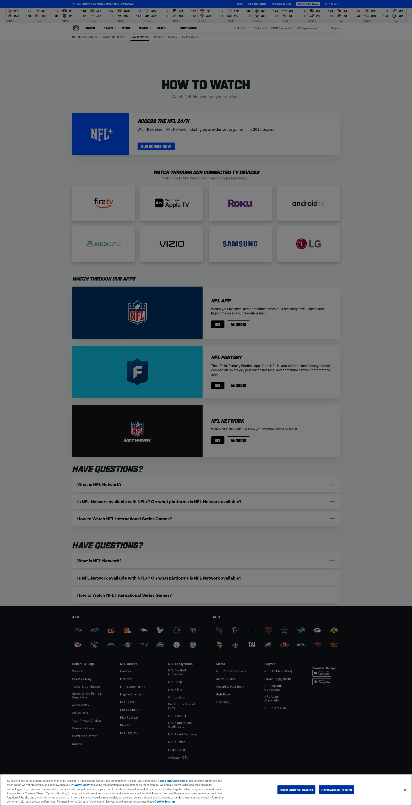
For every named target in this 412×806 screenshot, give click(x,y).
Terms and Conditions (172, 780)
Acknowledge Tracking (336, 789)
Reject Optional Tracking (296, 789)
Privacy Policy (80, 784)
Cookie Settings (165, 801)
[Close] (405, 790)
